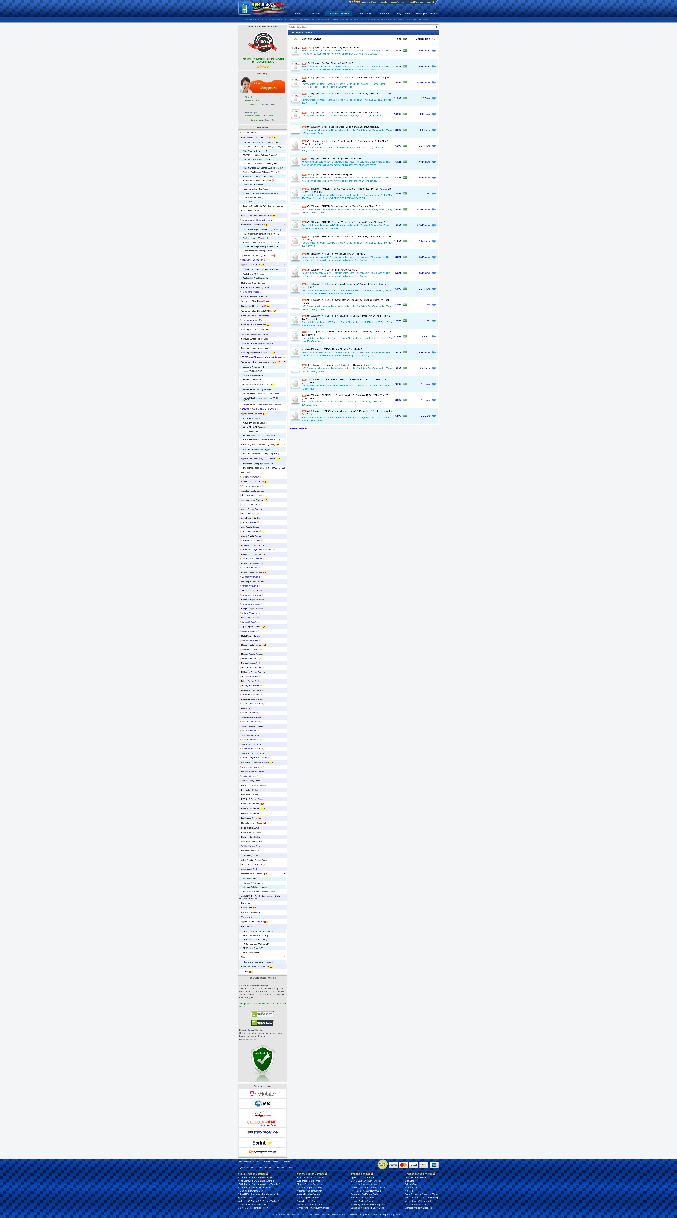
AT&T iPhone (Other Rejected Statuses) (260, 155)
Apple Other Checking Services (256, 278)
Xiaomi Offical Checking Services (257, 389)
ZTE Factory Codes (248, 855)
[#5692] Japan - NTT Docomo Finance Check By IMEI (331, 270)
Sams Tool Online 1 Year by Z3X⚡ (421, 1194)
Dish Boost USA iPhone (253, 185)
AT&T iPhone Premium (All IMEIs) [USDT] (260, 164)
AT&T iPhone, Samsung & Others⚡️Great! (261, 142)
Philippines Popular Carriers (252, 672)
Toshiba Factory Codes (250, 846)
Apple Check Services (250, 264)
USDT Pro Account (267, 1167)
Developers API (355, 1214)
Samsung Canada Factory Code (254, 334)
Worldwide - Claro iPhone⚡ (310, 1181)
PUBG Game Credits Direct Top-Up (258, 931)
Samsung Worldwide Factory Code (255, 353)
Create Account (397, 2)
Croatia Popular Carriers (250, 536)
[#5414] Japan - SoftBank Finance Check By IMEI (329, 63)
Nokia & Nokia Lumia (249, 828)
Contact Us (285, 1162)
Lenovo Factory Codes (250, 813)
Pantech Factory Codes (250, 832)
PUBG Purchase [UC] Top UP (256, 944)
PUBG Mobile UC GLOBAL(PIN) (257, 940)
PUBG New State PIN (252, 952)
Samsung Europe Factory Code (253, 339)
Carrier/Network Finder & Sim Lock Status (261, 270)
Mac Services (246, 473)
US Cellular (247, 202)
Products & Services (339, 13)
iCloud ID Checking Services (255, 423)
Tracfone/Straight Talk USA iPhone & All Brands (263, 206)
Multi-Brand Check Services (252, 283)
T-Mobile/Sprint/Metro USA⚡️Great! (258, 176)
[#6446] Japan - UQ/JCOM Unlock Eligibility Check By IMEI (334, 349)
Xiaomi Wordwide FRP (252, 380)
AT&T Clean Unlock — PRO (255, 151)
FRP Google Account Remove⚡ (366, 1191)
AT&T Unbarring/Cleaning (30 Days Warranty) (262, 230)
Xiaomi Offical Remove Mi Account (255, 384)
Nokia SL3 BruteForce (249, 912)
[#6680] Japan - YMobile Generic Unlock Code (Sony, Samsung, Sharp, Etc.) (342, 127)
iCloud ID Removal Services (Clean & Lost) (261, 440)
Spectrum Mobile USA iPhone (255, 189)
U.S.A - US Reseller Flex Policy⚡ (254, 1208)
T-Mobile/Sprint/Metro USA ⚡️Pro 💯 (258, 180)
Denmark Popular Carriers (251, 545)
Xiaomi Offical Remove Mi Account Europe (261, 394)
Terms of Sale (371, 1214)
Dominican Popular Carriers (252, 554)
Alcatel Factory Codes (249, 781)
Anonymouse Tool (248, 869)
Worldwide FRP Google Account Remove (258, 362)
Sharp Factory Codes (249, 837)
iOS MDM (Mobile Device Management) (257, 444)
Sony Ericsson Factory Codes (253, 842)
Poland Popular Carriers (250, 681)
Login (240, 1167)
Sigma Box (244, 903)
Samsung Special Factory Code (253, 348)
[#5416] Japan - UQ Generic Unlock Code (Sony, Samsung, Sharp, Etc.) (340, 365)
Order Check (364, 13)
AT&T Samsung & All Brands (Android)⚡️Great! (263, 168)
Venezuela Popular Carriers (252, 772)
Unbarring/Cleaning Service (252, 225)
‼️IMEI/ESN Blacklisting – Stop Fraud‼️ (257, 255)
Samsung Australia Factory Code (254, 330)
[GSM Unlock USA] (265, 8)
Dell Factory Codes (248, 790)
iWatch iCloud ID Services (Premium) (259, 435)
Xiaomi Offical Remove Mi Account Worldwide (262, 404)
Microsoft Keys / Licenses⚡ (418, 1201)
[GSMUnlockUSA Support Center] (262, 85)
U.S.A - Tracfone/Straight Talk (252, 1204)
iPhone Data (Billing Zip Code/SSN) (258, 464)
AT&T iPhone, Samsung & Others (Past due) (262, 147)
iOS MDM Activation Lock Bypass (257, 449)
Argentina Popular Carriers (251, 491)
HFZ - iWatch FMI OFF (253, 431)
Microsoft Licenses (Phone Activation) (259, 891)
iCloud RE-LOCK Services (254, 427)
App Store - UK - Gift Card (251, 921)
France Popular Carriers (251, 572)
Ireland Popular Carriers (250, 618)
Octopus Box (245, 917)
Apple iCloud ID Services (251, 413)
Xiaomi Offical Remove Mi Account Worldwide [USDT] (262, 399)
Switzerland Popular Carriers (252, 753)
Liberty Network (247, 708)
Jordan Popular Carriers (250, 591)
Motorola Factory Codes (251, 823)
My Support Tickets (427, 13)
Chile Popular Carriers (249, 527)
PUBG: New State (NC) (253, 948)
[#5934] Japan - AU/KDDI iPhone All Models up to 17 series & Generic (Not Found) (345, 222)
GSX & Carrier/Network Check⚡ (366, 1181)
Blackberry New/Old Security (252, 785)
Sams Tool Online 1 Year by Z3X (254, 967)
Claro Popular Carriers (249, 518)
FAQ (240, 1162)
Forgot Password (415, 2)
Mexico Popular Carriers (251, 645)
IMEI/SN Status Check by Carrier (254, 287)
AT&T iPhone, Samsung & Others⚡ (255, 1177)
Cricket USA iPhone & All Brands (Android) (261, 172)
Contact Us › (269, 120)
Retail (257, 1162)
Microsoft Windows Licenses (255, 887)
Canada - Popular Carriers (251, 482)
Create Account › (269, 105)
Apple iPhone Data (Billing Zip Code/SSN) (258, 458)
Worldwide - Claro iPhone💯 (252, 301)
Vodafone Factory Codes (251, 851)
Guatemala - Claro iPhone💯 (252, 306)
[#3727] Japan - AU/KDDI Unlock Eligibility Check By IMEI (333, 158)
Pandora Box (246, 908)
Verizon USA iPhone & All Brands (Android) (261, 193)
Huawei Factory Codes (250, 809)
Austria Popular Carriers (250, 509)
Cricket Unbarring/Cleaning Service (258, 238)
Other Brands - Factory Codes (253, 860)
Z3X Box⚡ (410, 1191)
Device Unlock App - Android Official (255, 215)
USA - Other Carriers (249, 211)
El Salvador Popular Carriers (252, 563)
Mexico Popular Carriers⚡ (310, 1184)
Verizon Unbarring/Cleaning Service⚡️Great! (262, 246)
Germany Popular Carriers (251, 581)
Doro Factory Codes (249, 794)
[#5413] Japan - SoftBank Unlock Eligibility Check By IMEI (333, 47)
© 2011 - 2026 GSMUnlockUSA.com (288, 1214)
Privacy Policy (386, 1214)
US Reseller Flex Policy (253, 197)
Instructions (249, 1162)
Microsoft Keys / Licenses (251, 874)
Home (298, 13)
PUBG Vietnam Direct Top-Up (255, 935)
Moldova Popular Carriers (251, 654)
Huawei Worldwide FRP (253, 375)
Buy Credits (403, 13)
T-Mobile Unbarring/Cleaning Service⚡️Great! (262, 242)
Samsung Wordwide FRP (253, 367)
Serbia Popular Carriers (250, 717)
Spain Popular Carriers (250, 735)
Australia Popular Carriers (251, 500)
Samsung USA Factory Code (252, 325)
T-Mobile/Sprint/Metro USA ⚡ (252, 1191)
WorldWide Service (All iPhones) (254, 316)
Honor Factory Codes (249, 804)
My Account (383, 13)
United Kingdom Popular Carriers (254, 762)
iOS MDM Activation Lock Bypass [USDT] (261, 454)
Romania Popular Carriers (251, 699)
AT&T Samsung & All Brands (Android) (256, 1181)
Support (430, 2)
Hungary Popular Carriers (251, 609)
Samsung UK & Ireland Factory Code (256, 343)
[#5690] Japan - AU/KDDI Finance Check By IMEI (329, 174)
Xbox (242, 957)
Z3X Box (244, 972)
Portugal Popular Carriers (251, 690)
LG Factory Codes (248, 818)
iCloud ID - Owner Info (252, 419)
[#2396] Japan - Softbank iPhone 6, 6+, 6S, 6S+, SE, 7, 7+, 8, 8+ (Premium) (342, 112)
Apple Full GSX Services (253, 274)
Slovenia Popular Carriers (251, 726)
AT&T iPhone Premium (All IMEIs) (257, 159)
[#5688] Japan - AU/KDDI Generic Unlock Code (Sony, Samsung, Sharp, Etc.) (343, 206)
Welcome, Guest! (369, 2)
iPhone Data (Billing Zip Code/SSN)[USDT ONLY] (264, 468)
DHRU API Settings (270, 1162)
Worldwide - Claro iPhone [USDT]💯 (256, 311)
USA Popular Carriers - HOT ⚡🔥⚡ (256, 137)
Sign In (384, 2)
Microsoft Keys (249, 879)
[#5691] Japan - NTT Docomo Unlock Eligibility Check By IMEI (335, 254)
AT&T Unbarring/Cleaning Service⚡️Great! (261, 234)
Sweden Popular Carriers (251, 744)
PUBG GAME (246, 926)
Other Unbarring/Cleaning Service (257, 251)
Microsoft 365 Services (253, 883)
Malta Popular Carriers (249, 636)
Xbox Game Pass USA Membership (258, 962)
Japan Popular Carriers (250, 627)
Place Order (314, 13)
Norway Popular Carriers (251, 663)
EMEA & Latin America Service (253, 296)
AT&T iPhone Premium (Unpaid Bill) (255, 1187)
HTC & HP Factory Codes (251, 799)
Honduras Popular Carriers (251, 600)
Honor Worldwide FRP (252, 371)
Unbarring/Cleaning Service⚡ (365, 1184)
